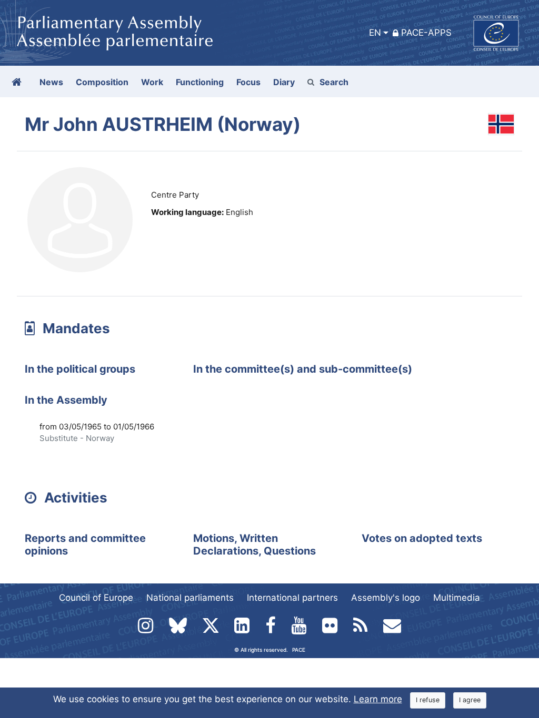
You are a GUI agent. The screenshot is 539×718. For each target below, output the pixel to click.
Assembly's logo (385, 597)
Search (334, 82)
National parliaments (190, 597)
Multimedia (456, 597)
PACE (298, 650)
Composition (102, 82)
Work (152, 82)
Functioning (200, 82)
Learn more (378, 699)
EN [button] (375, 32)
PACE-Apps (426, 32)
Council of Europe (96, 597)
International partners (292, 597)
